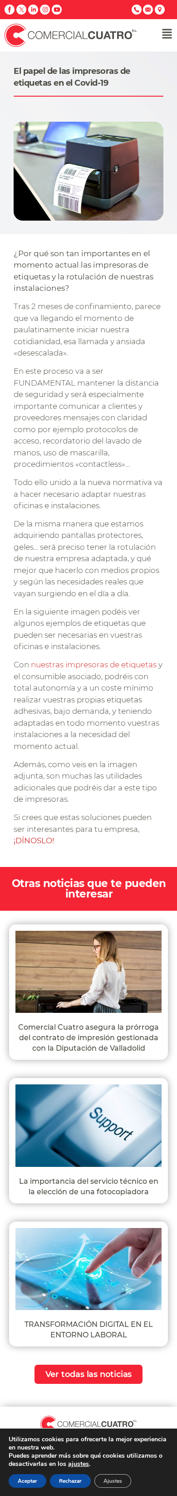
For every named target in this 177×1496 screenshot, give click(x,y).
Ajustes (112, 1481)
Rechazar (70, 1481)
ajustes (78, 1464)
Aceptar (27, 1481)
